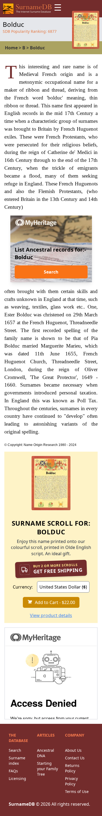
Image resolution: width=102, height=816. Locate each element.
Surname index (17, 760)
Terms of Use (77, 791)
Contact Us (75, 757)
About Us (73, 750)
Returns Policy (72, 768)
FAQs (13, 770)
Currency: (23, 587)
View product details (51, 615)
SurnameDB (22, 804)
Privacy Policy (71, 781)
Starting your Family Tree (47, 769)
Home (11, 48)
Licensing (17, 778)
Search (51, 272)
